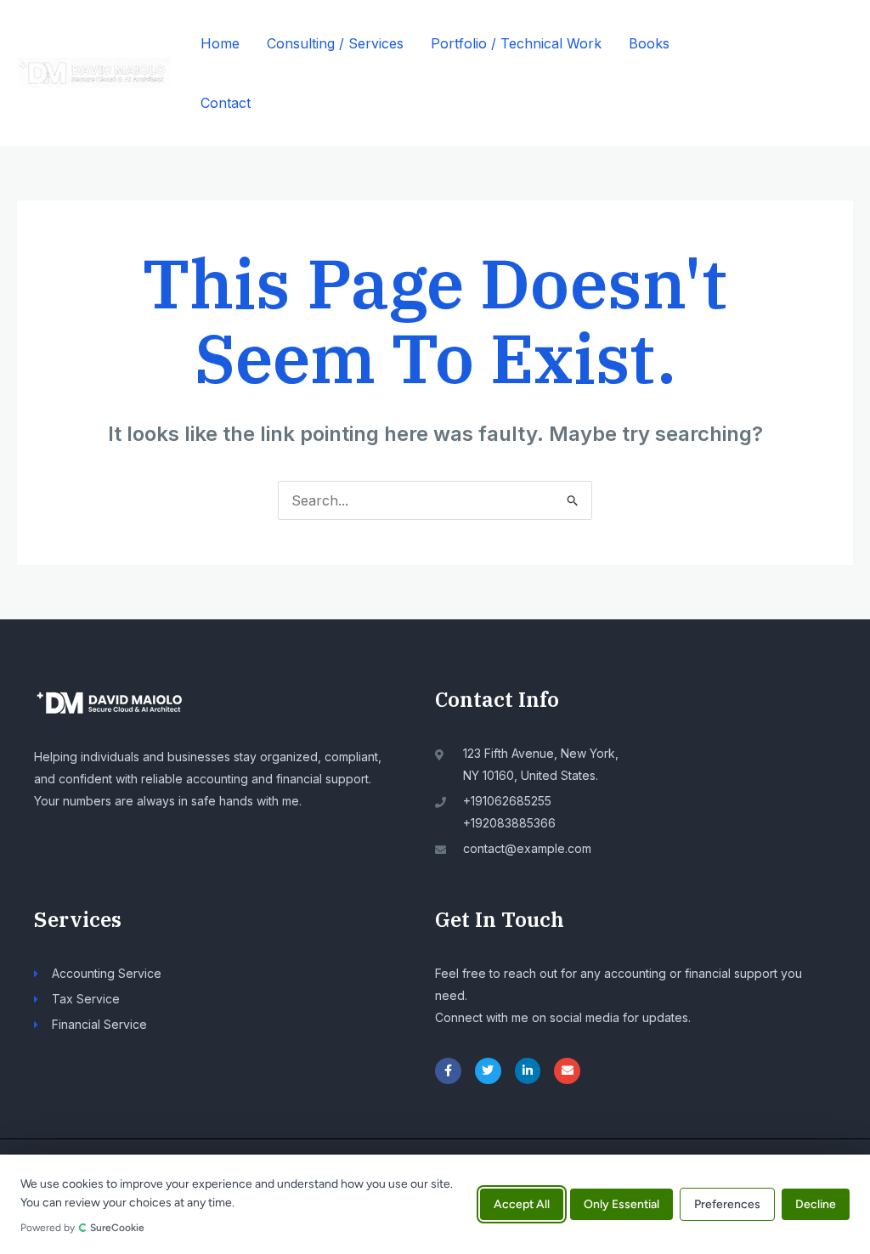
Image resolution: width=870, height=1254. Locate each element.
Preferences (727, 1204)
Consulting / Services (335, 43)
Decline (815, 1204)
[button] (808, 73)
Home (220, 43)
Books (649, 43)
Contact (226, 102)
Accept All (522, 1204)
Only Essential (621, 1204)
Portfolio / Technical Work (516, 43)
